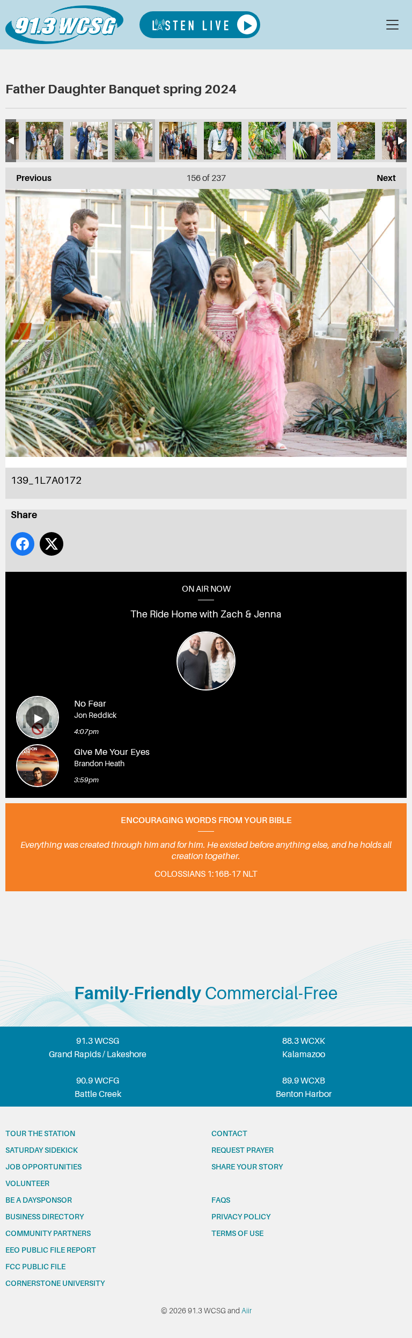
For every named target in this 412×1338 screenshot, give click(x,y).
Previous (28, 178)
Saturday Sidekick (41, 1150)
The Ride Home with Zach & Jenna (206, 614)
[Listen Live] (199, 24)
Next (381, 178)
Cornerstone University (55, 1283)
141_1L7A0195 (222, 140)
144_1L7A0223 (356, 140)
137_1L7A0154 (44, 140)
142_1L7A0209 (267, 140)
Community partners (48, 1233)
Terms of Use (237, 1233)
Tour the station (40, 1133)
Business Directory (44, 1216)
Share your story (247, 1166)
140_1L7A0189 (178, 140)
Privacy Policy (240, 1216)
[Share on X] (51, 544)
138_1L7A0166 (89, 140)
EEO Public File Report (50, 1250)
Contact (229, 1133)
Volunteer (27, 1183)
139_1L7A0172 (133, 140)
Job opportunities (43, 1166)
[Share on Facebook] (22, 544)
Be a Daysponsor (38, 1200)
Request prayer (242, 1150)
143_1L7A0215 (311, 140)
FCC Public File (35, 1266)
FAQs (220, 1200)
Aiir (246, 1310)
